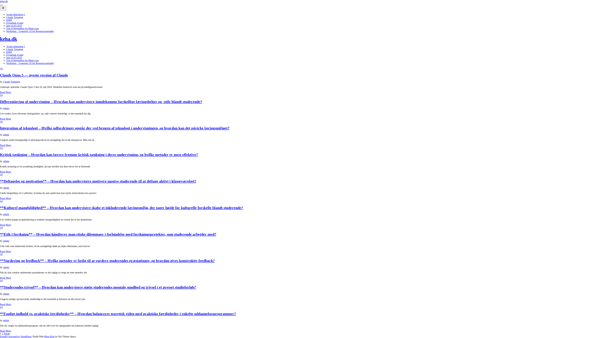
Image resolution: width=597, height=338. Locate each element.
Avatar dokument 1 (15, 14)
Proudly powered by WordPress (16, 336)
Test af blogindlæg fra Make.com (22, 28)
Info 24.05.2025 (14, 25)
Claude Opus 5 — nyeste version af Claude (34, 75)
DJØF (9, 20)
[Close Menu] (3, 8)
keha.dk (4, 1)
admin (6, 108)
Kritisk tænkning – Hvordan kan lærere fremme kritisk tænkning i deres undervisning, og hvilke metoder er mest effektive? (99, 155)
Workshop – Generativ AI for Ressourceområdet (30, 31)
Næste (7, 333)
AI (1, 68)
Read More (5, 92)
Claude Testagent (14, 17)
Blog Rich (49, 336)
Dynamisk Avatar (14, 23)
